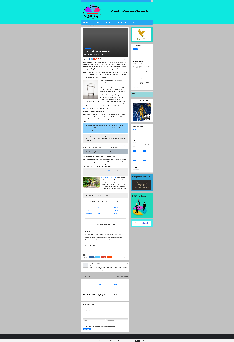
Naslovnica (83, 1)
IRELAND (87, 220)
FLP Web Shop (90, 1)
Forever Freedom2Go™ (144, 71)
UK (86, 207)
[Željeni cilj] (137, 153)
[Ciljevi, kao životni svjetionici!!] (105, 288)
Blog (110, 22)
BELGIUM (100, 213)
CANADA (87, 210)
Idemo (110, 1)
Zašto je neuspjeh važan (122, 276)
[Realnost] (147, 153)
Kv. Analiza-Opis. (104, 1)
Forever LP (97, 22)
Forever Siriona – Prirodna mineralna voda (144, 83)
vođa (91, 254)
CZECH (99, 210)
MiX (134, 22)
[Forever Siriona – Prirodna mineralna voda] (135, 84)
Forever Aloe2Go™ (143, 77)
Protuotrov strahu (87, 276)
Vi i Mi (105, 22)
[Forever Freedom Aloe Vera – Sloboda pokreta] (142, 53)
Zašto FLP (97, 1)
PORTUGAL (116, 220)
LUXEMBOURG (88, 213)
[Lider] (142, 133)
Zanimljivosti (87, 48)
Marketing (119, 22)
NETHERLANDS (118, 217)
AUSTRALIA (117, 207)
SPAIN (115, 213)
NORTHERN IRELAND (103, 217)
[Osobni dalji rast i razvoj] (90, 288)
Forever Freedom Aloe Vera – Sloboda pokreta (142, 60)
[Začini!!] (120, 288)
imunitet (107, 170)
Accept (137, 340)
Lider (134, 140)
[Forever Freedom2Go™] (135, 73)
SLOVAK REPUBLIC (102, 220)
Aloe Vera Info (87, 22)
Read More (143, 340)
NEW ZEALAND (88, 217)
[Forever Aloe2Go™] (135, 78)
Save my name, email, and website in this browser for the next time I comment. (99, 326)
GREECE (116, 210)
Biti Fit (127, 22)
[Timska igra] (147, 162)
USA (99, 207)
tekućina (87, 254)
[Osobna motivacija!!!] (137, 162)
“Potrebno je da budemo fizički (108, 177)
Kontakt (114, 1)
